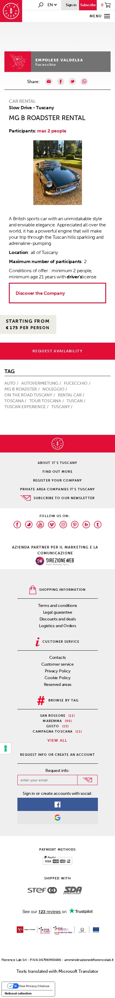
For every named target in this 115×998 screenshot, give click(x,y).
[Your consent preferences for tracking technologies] (5, 748)
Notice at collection (18, 993)
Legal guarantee (57, 612)
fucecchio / (77, 383)
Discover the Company (40, 293)
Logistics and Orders (57, 625)
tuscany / (62, 406)
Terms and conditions (57, 605)
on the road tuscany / (30, 395)
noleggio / (55, 389)
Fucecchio (45, 65)
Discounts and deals (58, 619)
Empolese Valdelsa (59, 60)
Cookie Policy (57, 677)
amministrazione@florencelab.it (89, 960)
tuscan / (77, 400)
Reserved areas (57, 684)
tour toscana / (47, 400)
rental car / (72, 395)
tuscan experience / (27, 406)
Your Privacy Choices (34, 986)
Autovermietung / (41, 383)
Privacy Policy (57, 671)
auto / (11, 383)
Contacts (57, 657)
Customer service (57, 664)
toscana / (16, 400)
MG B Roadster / (22, 389)
